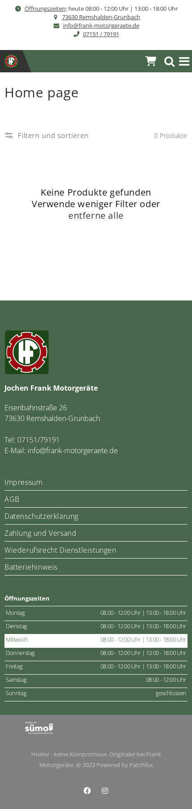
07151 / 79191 (101, 34)
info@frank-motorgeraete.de (101, 25)
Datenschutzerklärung (41, 516)
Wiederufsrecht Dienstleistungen (60, 550)
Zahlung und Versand (40, 533)
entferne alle (96, 215)
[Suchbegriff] (169, 61)
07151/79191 (38, 440)
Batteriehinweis (31, 567)
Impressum (23, 482)
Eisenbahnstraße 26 (35, 408)
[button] (184, 61)
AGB (12, 499)
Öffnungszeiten (45, 8)
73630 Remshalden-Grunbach (101, 17)
